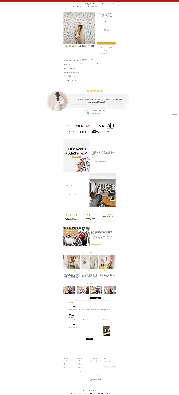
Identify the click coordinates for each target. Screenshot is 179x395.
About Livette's (79, 360)
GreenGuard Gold (84, 59)
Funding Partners (79, 367)
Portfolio (78, 363)
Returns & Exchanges (66, 367)
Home (64, 9)
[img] (70, 314)
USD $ (89, 383)
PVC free (92, 59)
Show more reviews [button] (89, 338)
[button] (104, 19)
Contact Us (65, 360)
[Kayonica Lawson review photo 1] (106, 331)
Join (113, 366)
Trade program (79, 371)
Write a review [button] (96, 298)
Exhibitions (78, 368)
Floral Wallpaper (69, 9)
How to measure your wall (67, 363)
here (72, 69)
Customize (64, 364)
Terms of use (65, 368)
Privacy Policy (65, 370)
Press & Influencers (80, 364)
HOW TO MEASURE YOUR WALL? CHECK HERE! (106, 53)
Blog (77, 370)
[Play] (79, 33)
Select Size (106, 29)
